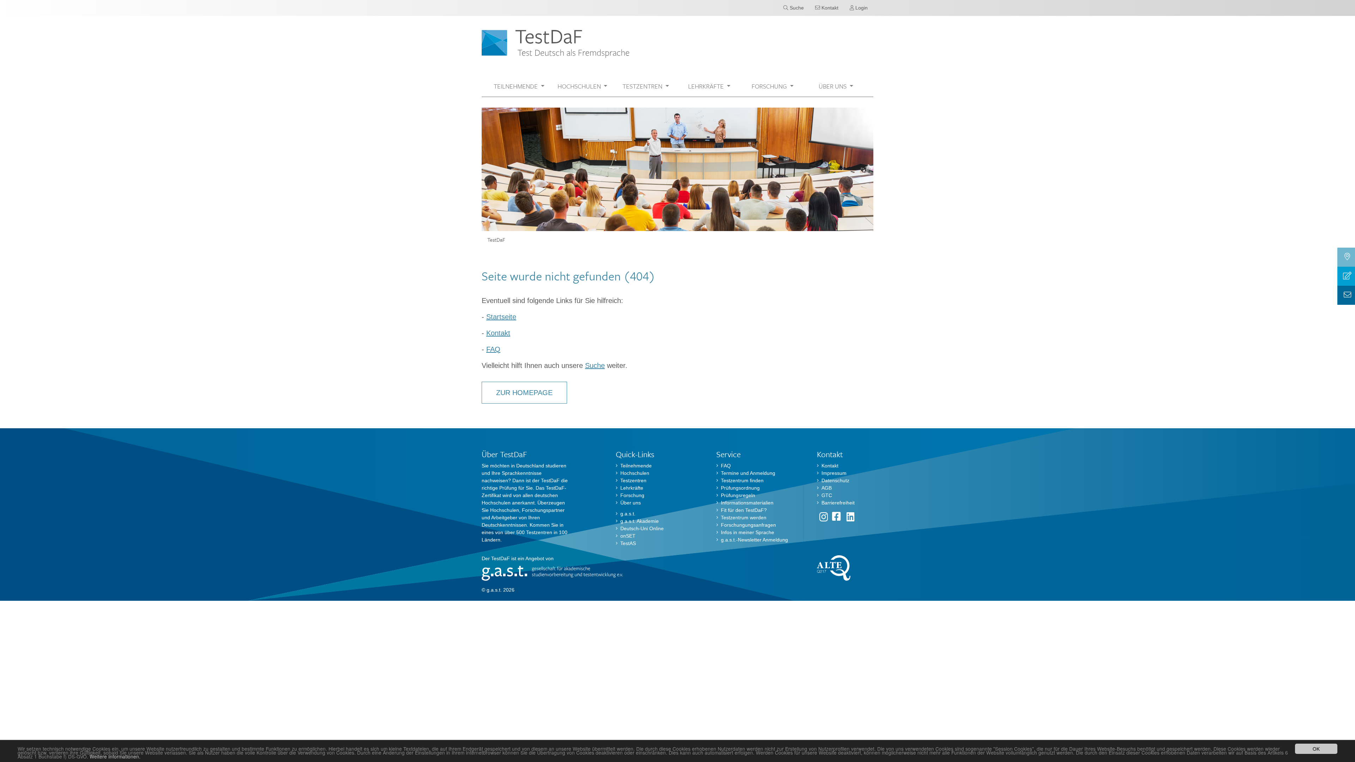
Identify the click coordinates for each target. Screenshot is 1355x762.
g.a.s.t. (628, 513)
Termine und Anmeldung (748, 473)
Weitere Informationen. (115, 756)
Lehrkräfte (631, 488)
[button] (519, 86)
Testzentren (633, 480)
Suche (595, 365)
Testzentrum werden (743, 517)
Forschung (632, 495)
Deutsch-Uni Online (642, 528)
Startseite (501, 317)
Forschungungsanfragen (748, 525)
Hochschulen (634, 473)
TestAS (628, 543)
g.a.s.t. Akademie (639, 521)
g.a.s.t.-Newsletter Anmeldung (754, 540)
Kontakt (498, 333)
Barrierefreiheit (838, 503)
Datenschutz (835, 480)
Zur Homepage (524, 393)
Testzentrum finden (742, 480)
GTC (826, 495)
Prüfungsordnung (740, 488)
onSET (628, 536)
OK (1316, 748)
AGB (826, 488)
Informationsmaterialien (747, 503)
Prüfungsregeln (738, 495)
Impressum (834, 473)
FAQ (493, 349)
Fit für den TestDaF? (744, 510)
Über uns (630, 503)
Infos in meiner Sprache (747, 532)
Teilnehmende (636, 465)
